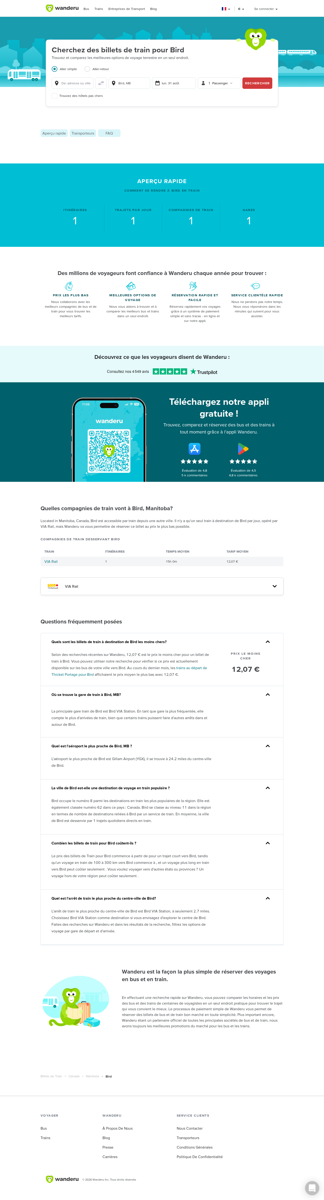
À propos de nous (117, 1128)
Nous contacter (190, 1128)
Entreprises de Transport (126, 9)
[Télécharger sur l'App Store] (194, 449)
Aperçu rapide (54, 133)
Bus (86, 9)
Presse (107, 1147)
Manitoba (92, 1076)
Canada (74, 1076)
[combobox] (72, 83)
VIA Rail (51, 561)
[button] (226, 8)
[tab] (68, 71)
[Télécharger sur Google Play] (243, 449)
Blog (153, 9)
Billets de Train (51, 1076)
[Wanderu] (62, 8)
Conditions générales (195, 1147)
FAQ (109, 133)
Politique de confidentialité (200, 1157)
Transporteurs (83, 133)
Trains (98, 9)
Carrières (109, 1157)
